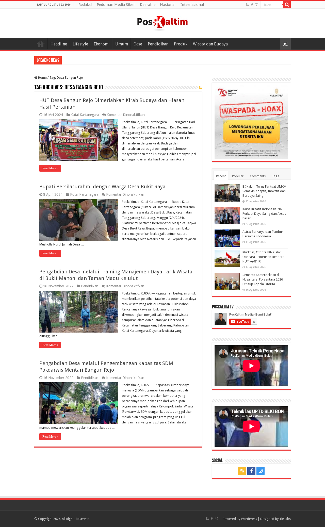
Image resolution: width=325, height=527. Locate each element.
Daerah (146, 4)
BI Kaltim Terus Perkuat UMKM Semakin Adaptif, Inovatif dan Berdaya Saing (264, 191)
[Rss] (247, 5)
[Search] (287, 4)
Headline (59, 44)
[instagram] (256, 5)
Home (40, 43)
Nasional (167, 4)
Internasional (192, 4)
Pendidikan (158, 44)
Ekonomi (102, 44)
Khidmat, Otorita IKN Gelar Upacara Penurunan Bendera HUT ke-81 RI (263, 256)
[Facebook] (251, 5)
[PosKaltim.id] (162, 22)
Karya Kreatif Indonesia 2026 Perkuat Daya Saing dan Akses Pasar (264, 213)
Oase (138, 44)
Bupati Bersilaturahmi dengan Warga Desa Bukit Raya (102, 187)
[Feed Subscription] (200, 88)
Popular (237, 176)
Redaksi (85, 4)
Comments (258, 176)
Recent (221, 176)
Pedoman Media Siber (116, 4)
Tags (275, 176)
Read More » (50, 168)
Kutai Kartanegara (85, 115)
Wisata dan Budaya (210, 44)
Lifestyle (80, 44)
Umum (121, 44)
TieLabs (285, 519)
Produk (180, 44)
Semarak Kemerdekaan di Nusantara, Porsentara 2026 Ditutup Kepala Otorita (262, 279)
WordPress (249, 519)
